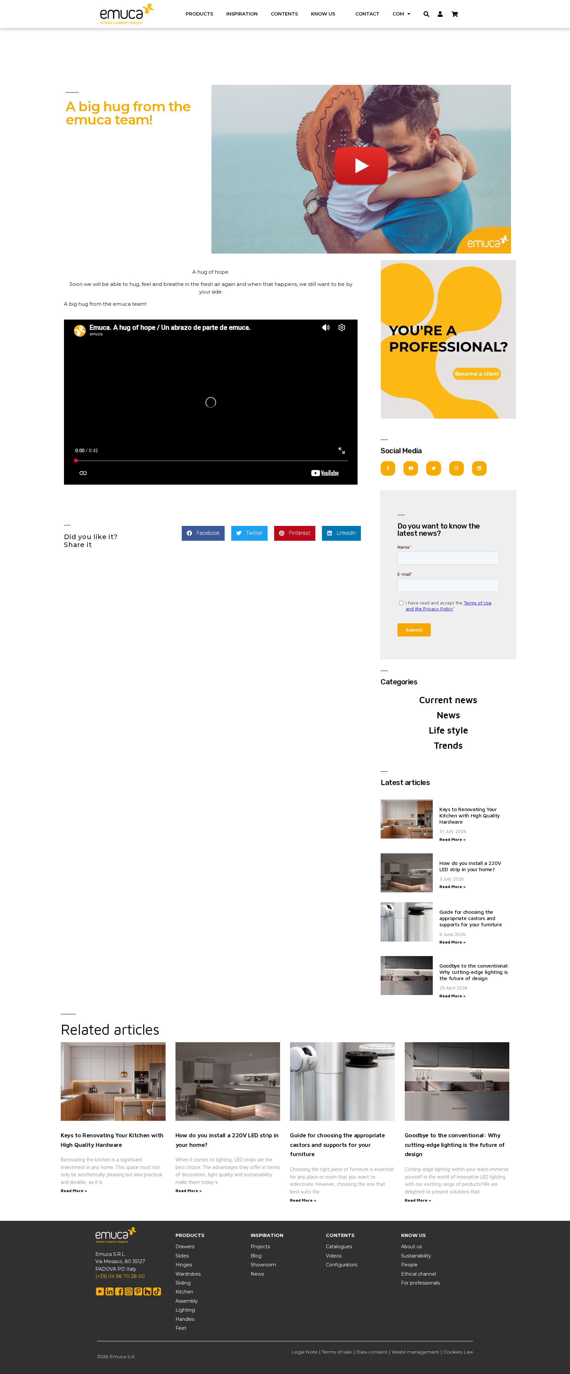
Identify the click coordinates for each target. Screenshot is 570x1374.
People (409, 1265)
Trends (448, 745)
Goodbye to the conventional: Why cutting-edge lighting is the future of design (474, 972)
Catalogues (339, 1247)
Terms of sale (337, 1352)
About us (411, 1247)
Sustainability (416, 1256)
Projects (260, 1247)
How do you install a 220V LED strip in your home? (470, 866)
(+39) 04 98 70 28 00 (120, 1276)
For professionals (420, 1283)
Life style (448, 730)
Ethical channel (418, 1274)
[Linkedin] (479, 468)
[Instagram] (456, 468)
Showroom (263, 1265)
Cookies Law (458, 1352)
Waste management (415, 1352)
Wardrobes (188, 1274)
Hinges (183, 1265)
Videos (333, 1256)
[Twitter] (433, 468)
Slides (182, 1256)
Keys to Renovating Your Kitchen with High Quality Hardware (469, 815)
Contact (367, 14)
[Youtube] (410, 468)
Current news (448, 699)
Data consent (371, 1352)
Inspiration (242, 14)
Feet (180, 1328)
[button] (203, 533)
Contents (284, 14)
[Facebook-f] (388, 468)
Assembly (186, 1301)
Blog (256, 1256)
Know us (323, 14)
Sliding (183, 1283)
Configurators (341, 1265)
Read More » (452, 839)
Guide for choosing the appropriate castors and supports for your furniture (470, 918)
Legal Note (305, 1352)
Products (199, 14)
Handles (184, 1319)
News (448, 714)
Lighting (185, 1310)
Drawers (184, 1247)
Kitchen (184, 1292)
